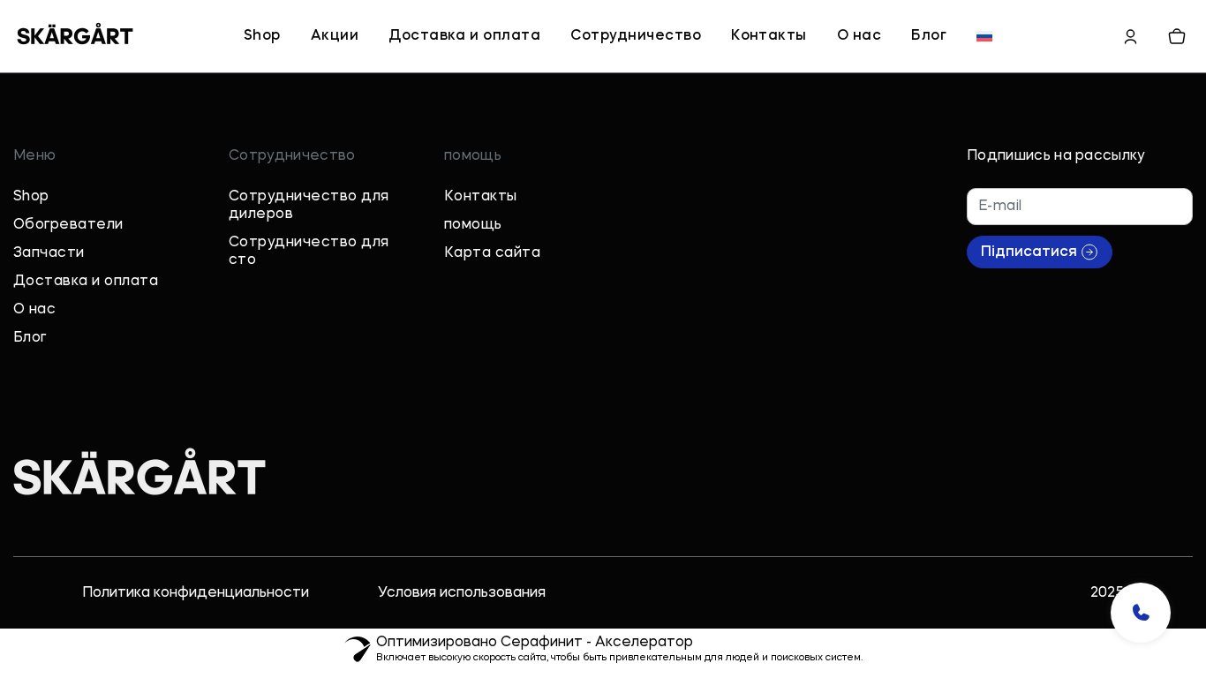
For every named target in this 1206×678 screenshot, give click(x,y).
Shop (262, 36)
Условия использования (462, 593)
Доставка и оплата (464, 36)
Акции (334, 36)
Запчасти (49, 253)
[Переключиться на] (984, 36)
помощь (473, 225)
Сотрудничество (635, 36)
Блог (928, 36)
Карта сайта (492, 253)
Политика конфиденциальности (195, 593)
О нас (859, 36)
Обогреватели (68, 225)
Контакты (769, 36)
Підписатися (1029, 252)
